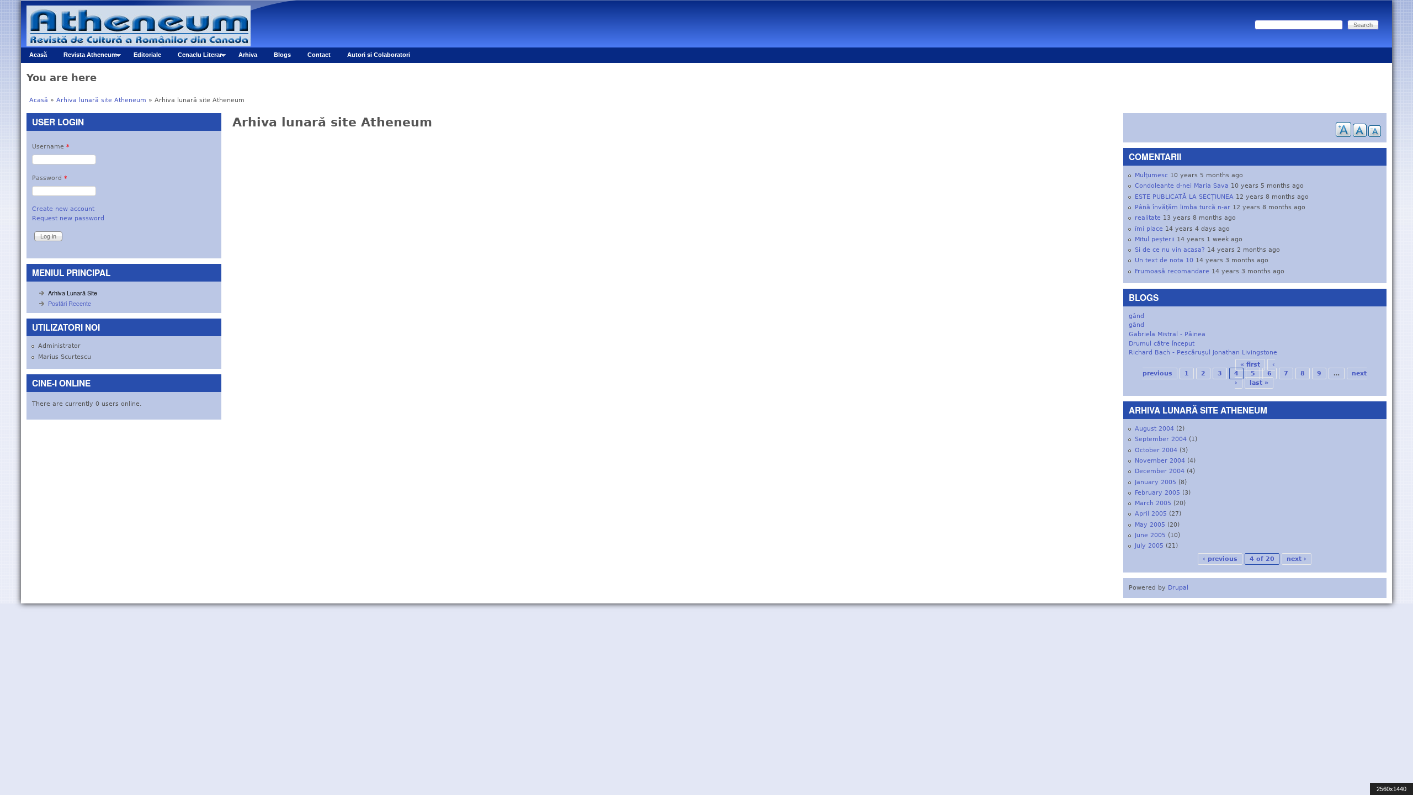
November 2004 (1160, 460)
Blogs (282, 54)
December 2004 (1159, 471)
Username (51, 146)
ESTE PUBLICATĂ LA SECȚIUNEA (1184, 196)
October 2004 (1156, 450)
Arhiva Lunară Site (72, 292)
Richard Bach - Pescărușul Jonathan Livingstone (1203, 352)
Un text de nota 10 (1164, 260)
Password (49, 178)
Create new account (63, 209)
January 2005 (1155, 482)
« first (1250, 364)
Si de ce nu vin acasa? (1170, 249)
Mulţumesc (1151, 175)
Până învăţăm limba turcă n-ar (1182, 207)
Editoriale (147, 54)
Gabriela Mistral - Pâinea (1167, 334)
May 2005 (1150, 524)
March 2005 (1153, 503)
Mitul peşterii (1155, 239)
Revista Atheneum (86, 57)
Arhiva (247, 54)
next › (1296, 559)
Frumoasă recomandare (1172, 271)
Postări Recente (69, 303)
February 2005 (1157, 492)
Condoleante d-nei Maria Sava (1182, 185)
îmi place (1149, 228)
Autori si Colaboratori (378, 54)
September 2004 (1161, 439)
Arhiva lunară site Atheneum (101, 100)
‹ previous (1220, 559)
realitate (1148, 217)
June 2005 (1150, 535)
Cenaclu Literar (195, 57)
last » (1259, 382)
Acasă (38, 54)
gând (1136, 316)
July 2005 (1149, 545)
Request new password (68, 218)
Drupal (1178, 587)
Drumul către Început (1161, 343)
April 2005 (1151, 513)
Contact (319, 54)
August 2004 (1154, 428)
